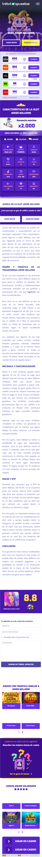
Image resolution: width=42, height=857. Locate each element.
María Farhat (16, 609)
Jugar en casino (30, 43)
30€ (14, 67)
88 (14, 83)
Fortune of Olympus (31, 806)
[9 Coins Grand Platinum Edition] (31, 718)
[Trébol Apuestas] (16, 4)
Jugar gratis (11, 43)
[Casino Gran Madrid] (5, 59)
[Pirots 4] (11, 798)
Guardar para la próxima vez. (16, 637)
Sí (21, 189)
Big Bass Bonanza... (30, 825)
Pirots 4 (11, 806)
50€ (14, 75)
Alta (8, 177)
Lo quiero (34, 59)
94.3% (8, 164)
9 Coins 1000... (30, 706)
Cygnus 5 (11, 825)
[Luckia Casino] (5, 67)
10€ (14, 91)
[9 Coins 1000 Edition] (31, 698)
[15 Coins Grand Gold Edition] (11, 718)
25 (34, 164)
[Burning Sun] (11, 698)
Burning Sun (11, 706)
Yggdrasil (31, 292)
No (34, 189)
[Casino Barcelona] (5, 75)
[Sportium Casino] (5, 92)
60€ (14, 58)
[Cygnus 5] (11, 817)
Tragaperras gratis (17, 26)
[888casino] (5, 84)
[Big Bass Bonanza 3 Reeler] (31, 817)
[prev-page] (18, 732)
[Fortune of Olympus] (31, 798)
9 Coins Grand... (30, 725)
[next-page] (22, 732)
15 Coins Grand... (11, 725)
